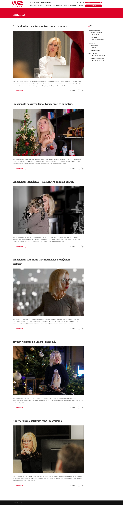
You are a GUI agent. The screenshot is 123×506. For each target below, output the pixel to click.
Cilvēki (40, 5)
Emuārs (66, 5)
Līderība (93, 47)
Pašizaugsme (94, 45)
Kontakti (81, 5)
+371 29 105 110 (35, 2)
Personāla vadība (94, 30)
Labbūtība (48, 5)
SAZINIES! (93, 5)
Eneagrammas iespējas (97, 58)
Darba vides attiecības (97, 39)
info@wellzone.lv (47, 2)
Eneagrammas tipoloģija (98, 60)
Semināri (73, 5)
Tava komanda (95, 37)
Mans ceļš (33, 5)
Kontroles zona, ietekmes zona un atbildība (37, 420)
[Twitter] (82, 90)
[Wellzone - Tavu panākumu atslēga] (17, 4)
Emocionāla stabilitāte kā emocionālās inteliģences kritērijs (41, 261)
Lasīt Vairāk (19, 90)
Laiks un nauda (95, 50)
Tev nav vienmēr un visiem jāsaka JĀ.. (34, 341)
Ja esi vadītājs (95, 34)
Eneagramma (57, 5)
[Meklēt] (100, 3)
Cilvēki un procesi (96, 32)
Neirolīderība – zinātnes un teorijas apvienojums (40, 25)
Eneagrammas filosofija (98, 55)
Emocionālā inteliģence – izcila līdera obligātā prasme (43, 181)
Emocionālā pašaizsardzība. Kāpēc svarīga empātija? (43, 103)
